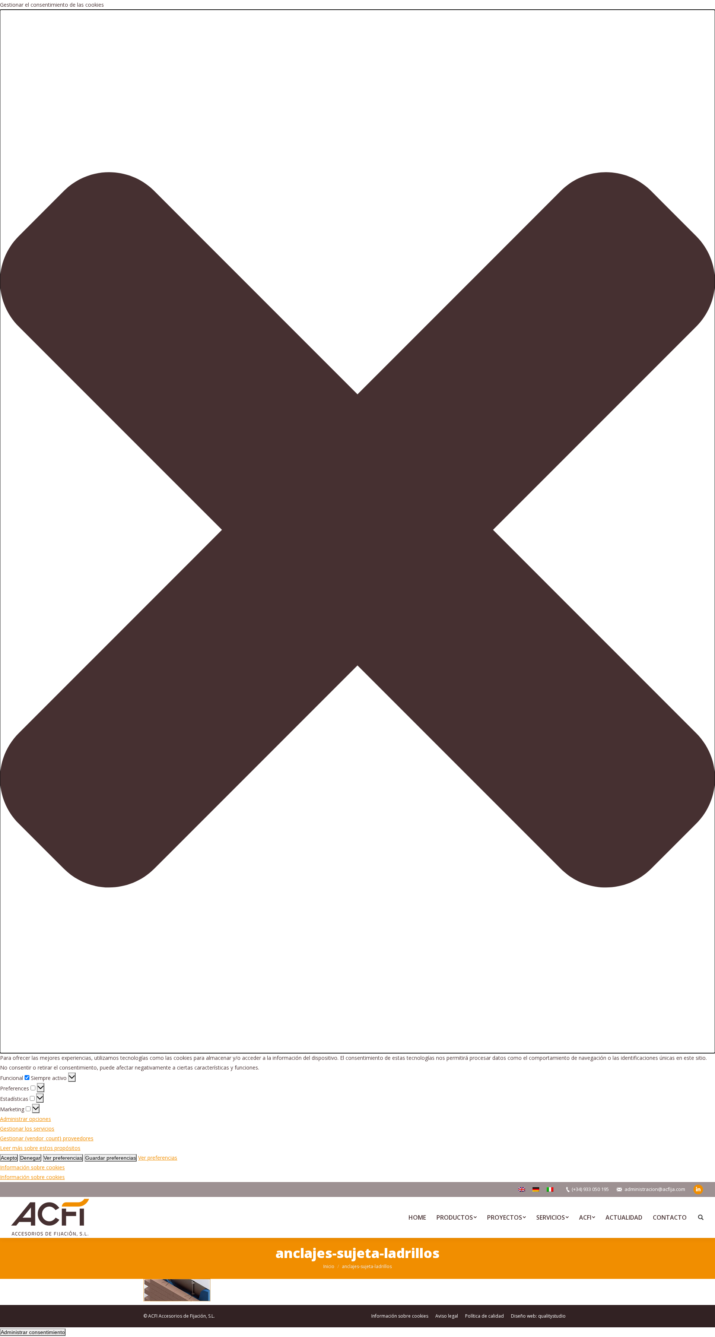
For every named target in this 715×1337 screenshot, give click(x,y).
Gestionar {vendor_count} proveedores (46, 1138)
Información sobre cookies (32, 1167)
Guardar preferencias (110, 1158)
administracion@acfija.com (655, 1189)
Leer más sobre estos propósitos (40, 1147)
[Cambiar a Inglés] (522, 1189)
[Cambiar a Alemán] (536, 1189)
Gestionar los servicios (27, 1128)
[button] (357, 531)
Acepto (9, 1158)
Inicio (328, 1266)
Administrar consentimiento (33, 1332)
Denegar (30, 1158)
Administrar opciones (25, 1118)
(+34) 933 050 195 (590, 1189)
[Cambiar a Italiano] (550, 1189)
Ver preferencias (63, 1158)
